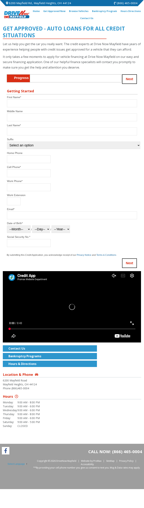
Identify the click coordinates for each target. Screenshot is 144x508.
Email (10, 209)
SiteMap (110, 460)
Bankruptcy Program (104, 11)
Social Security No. (18, 236)
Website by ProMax (91, 460)
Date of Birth (15, 223)
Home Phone (14, 152)
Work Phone (14, 181)
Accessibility (87, 464)
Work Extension (16, 195)
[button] (129, 79)
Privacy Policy (126, 460)
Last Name (14, 125)
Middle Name (15, 111)
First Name (14, 97)
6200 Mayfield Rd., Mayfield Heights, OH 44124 (39, 3)
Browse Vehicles (78, 11)
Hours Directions (131, 11)
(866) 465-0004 (126, 3)
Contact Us (86, 18)
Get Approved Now (54, 11)
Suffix (10, 139)
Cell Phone (14, 167)
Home (36, 11)
